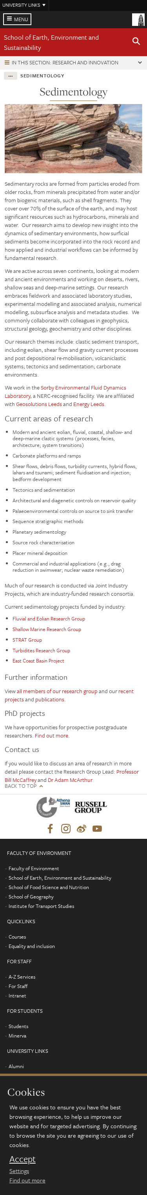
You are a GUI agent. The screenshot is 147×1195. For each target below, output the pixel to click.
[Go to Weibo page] (81, 829)
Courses (17, 937)
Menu (21, 19)
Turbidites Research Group (41, 650)
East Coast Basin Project (38, 660)
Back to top (20, 786)
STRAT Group (27, 640)
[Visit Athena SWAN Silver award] (55, 808)
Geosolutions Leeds (39, 404)
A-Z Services (22, 977)
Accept (22, 1159)
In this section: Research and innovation (65, 62)
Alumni (16, 1066)
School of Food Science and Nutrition (49, 887)
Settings (19, 1170)
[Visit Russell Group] (92, 808)
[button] (136, 42)
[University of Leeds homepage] (138, 18)
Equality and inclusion (32, 946)
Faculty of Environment (34, 868)
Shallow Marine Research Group (47, 629)
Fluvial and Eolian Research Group (49, 618)
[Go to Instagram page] (66, 829)
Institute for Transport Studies (41, 906)
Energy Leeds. (89, 404)
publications (49, 699)
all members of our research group (57, 691)
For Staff (18, 986)
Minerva (17, 1035)
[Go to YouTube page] (97, 829)
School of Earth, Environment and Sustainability (60, 878)
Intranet (17, 995)
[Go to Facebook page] (50, 829)
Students (18, 1026)
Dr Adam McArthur (70, 780)
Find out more (27, 1180)
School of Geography (31, 896)
